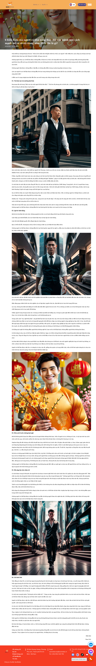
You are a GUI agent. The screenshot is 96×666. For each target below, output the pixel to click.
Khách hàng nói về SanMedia (17, 655)
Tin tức (14, 658)
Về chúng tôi (16, 649)
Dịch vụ (35, 4)
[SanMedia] (10, 4)
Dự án (44, 4)
